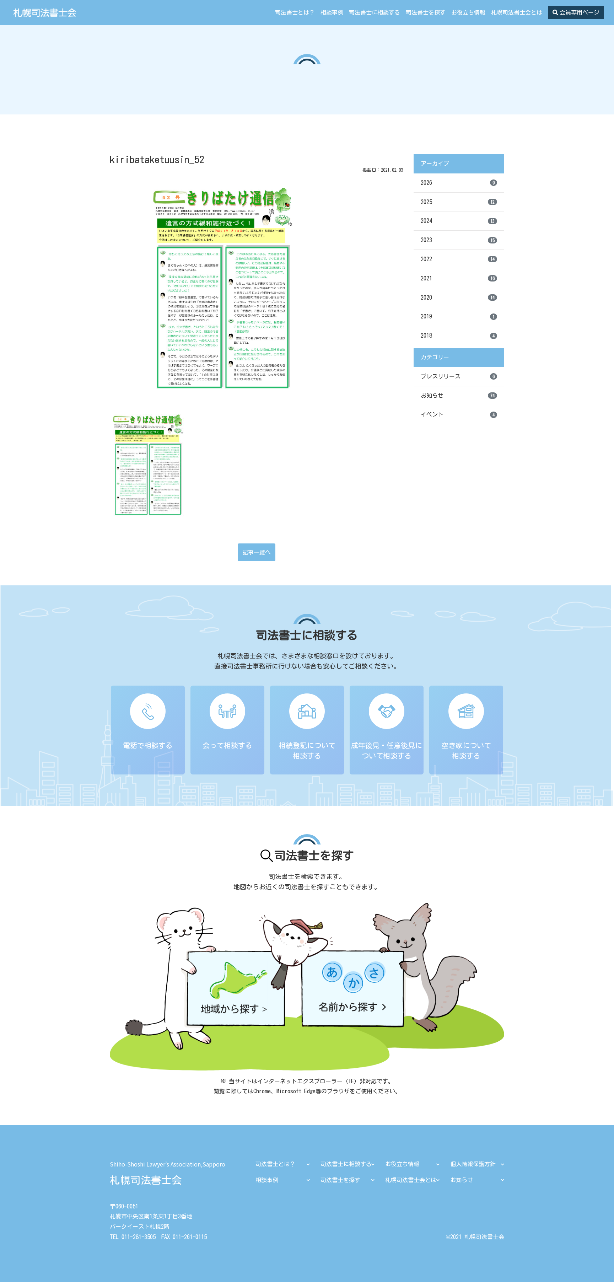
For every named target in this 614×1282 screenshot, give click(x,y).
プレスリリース (458, 376)
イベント (458, 414)
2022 (458, 259)
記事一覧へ (256, 552)
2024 (458, 221)
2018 (458, 335)
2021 (458, 278)
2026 (458, 183)
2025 (458, 202)
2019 (458, 316)
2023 (458, 240)
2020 (458, 297)
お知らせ (458, 395)
